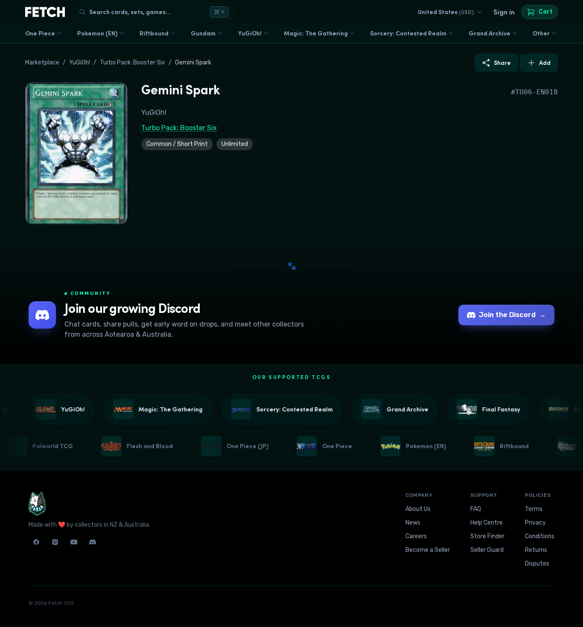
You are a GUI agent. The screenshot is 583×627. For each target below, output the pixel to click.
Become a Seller (427, 550)
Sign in (504, 12)
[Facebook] (36, 542)
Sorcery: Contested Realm (408, 33)
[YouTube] (74, 542)
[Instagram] (55, 542)
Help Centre (486, 522)
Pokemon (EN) (97, 33)
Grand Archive (489, 33)
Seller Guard (487, 550)
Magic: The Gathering (316, 33)
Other (541, 33)
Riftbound (154, 33)
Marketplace (42, 62)
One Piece (40, 33)
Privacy (535, 522)
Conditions (539, 536)
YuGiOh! (250, 33)
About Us (418, 509)
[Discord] (92, 542)
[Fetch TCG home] (45, 12)
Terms (533, 509)
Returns (536, 550)
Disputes (537, 563)
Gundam (203, 33)
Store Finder (487, 536)
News (412, 522)
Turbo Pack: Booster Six (132, 62)
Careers (416, 536)
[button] (76, 153)
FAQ (475, 509)
